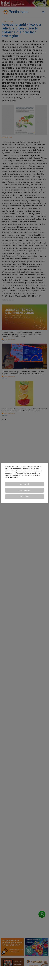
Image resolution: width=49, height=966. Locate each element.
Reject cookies (25, 490)
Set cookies (24, 496)
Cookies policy (11, 477)
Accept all (24, 484)
